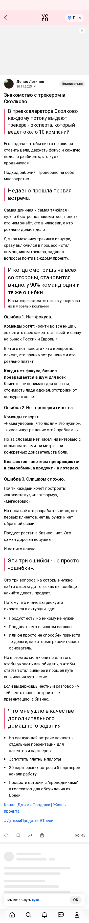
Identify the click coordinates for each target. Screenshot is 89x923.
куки (35, 900)
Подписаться (72, 84)
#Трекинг (48, 820)
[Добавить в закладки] (18, 835)
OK (75, 900)
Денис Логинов (30, 81)
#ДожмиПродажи (21, 820)
